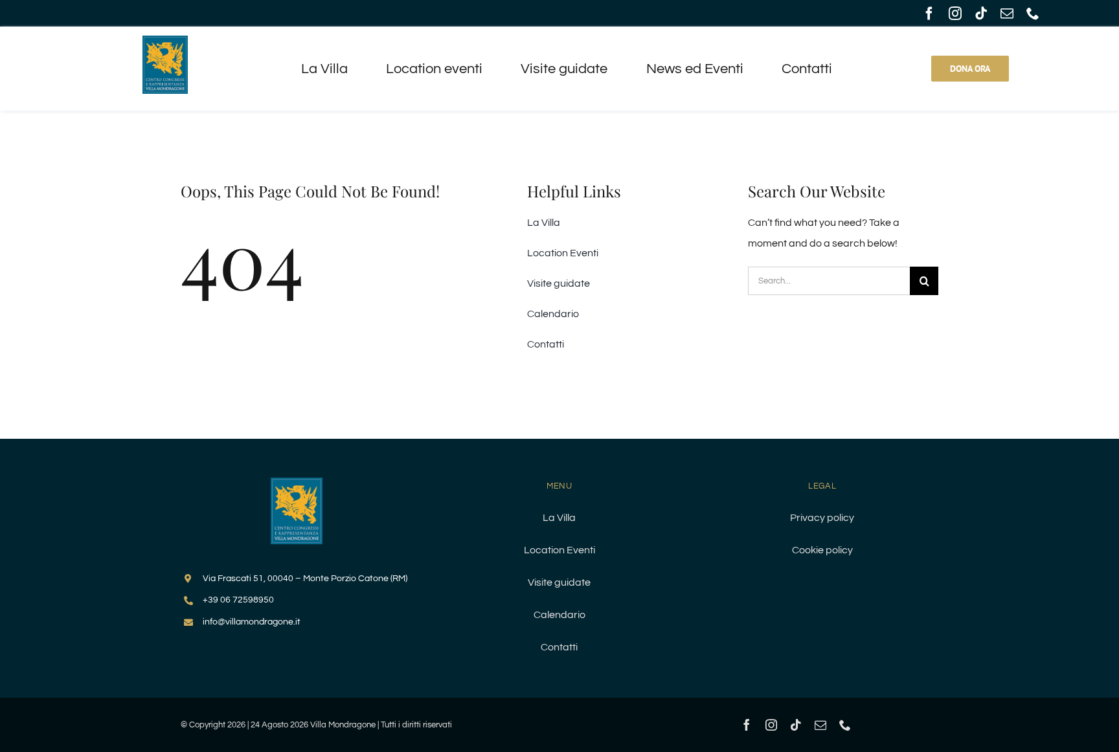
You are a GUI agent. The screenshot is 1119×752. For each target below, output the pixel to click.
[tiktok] (981, 13)
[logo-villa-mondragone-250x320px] (296, 483)
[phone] (1032, 13)
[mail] (1006, 13)
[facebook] (929, 13)
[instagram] (955, 13)
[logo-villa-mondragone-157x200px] (165, 41)
